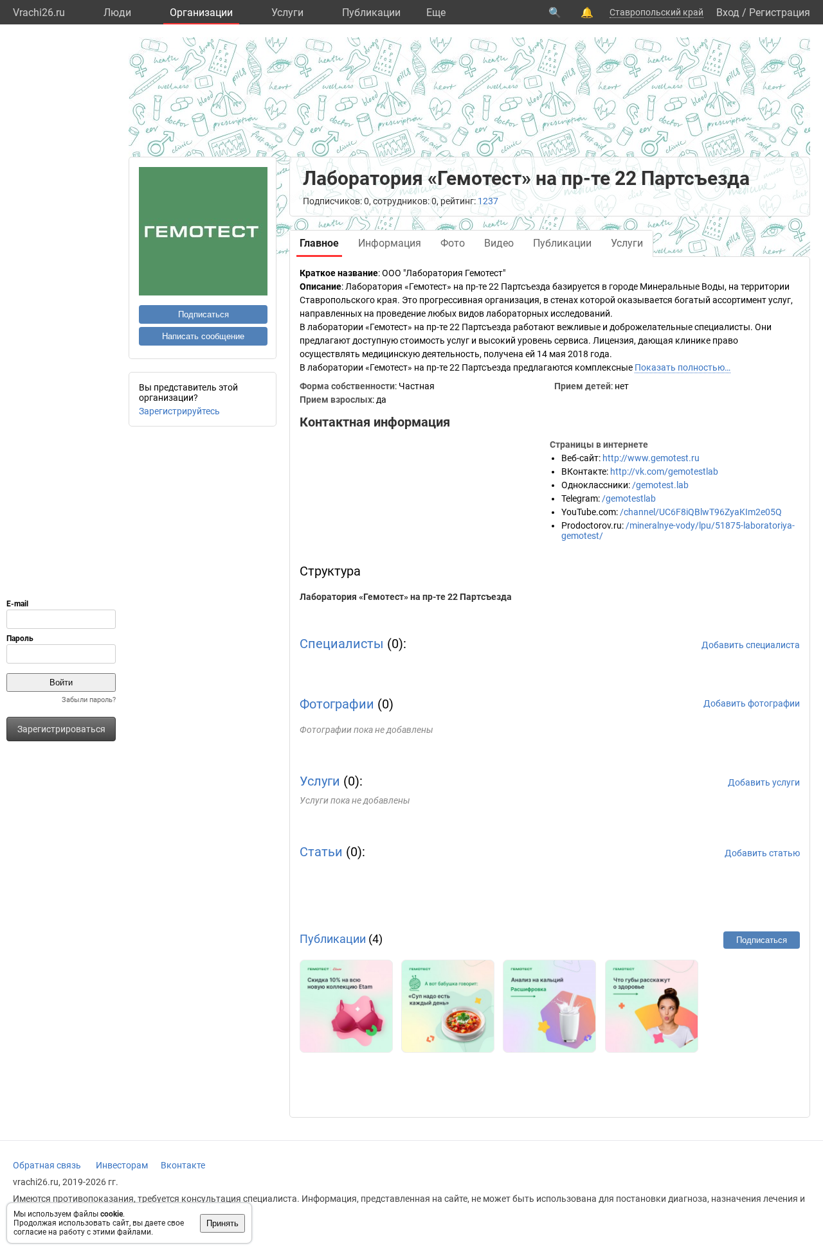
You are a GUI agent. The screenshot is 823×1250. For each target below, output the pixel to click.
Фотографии (337, 704)
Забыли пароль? (89, 700)
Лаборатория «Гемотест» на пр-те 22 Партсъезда (406, 597)
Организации (201, 12)
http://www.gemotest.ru (651, 458)
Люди (117, 12)
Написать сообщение (203, 336)
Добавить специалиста (750, 645)
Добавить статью (762, 853)
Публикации (371, 12)
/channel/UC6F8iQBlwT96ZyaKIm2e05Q (701, 512)
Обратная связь (47, 1165)
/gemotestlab (629, 498)
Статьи (321, 851)
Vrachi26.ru (39, 12)
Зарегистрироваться (61, 729)
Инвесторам (122, 1165)
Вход (727, 12)
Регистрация (779, 12)
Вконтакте (183, 1165)
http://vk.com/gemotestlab (664, 471)
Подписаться (203, 314)
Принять (222, 1223)
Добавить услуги (764, 782)
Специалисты (342, 643)
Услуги (287, 12)
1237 (488, 201)
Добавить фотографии (751, 703)
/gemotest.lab (660, 485)
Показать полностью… (682, 367)
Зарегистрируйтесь (179, 411)
